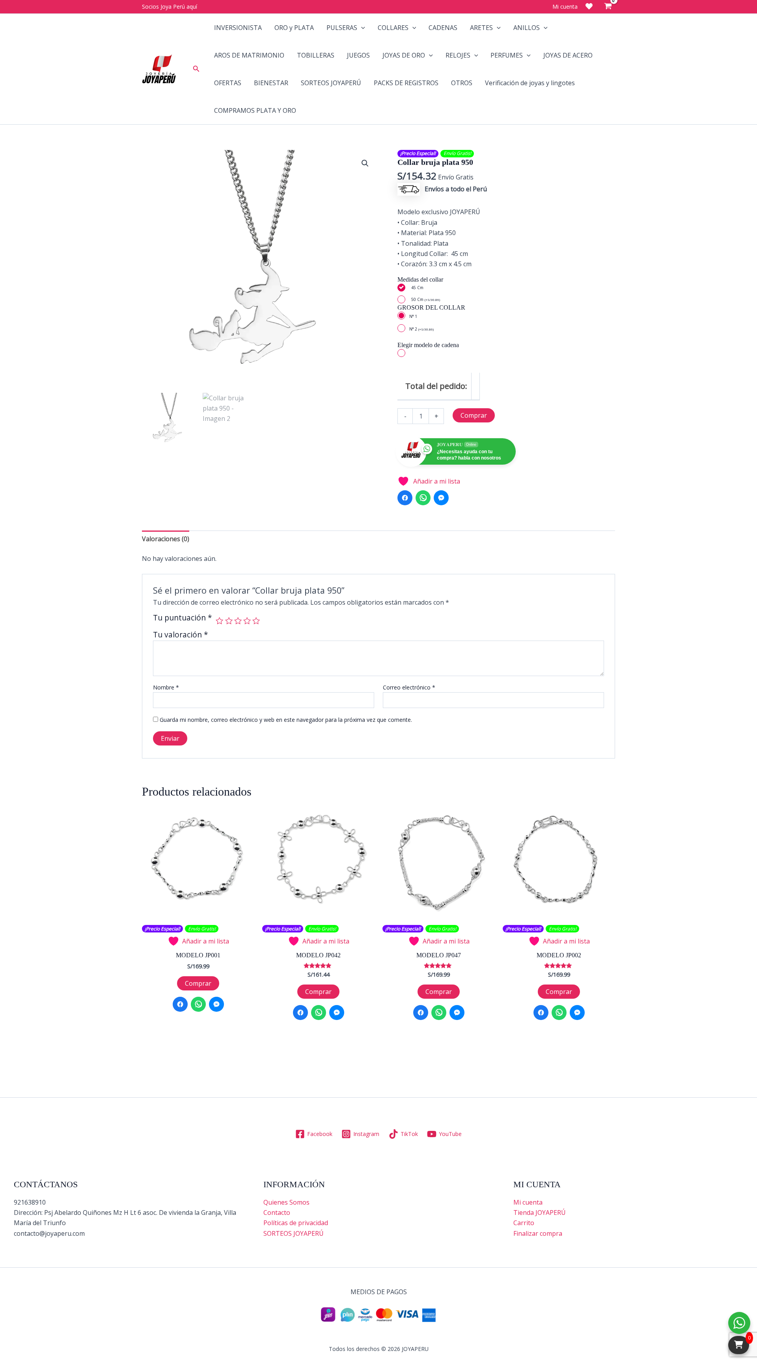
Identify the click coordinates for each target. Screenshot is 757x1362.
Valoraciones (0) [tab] (165, 538)
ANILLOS (526, 27)
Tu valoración (180, 634)
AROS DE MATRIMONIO (249, 55)
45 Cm (417, 287)
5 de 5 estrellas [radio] (256, 620)
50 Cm (425, 299)
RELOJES (458, 55)
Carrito (523, 1222)
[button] (196, 69)
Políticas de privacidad (295, 1222)
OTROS (461, 82)
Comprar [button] (198, 983)
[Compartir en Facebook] (404, 497)
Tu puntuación (182, 618)
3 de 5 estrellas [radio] (238, 620)
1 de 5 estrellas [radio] (219, 620)
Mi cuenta (528, 1202)
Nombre (166, 687)
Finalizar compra (537, 1233)
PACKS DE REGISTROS (406, 82)
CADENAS (443, 27)
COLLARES (393, 27)
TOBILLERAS (315, 55)
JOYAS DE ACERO (568, 55)
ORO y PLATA (294, 27)
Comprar (474, 415)
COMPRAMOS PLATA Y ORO (255, 110)
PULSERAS (341, 27)
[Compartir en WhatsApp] (423, 497)
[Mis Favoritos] (589, 6)
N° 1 (413, 316)
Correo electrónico (409, 687)
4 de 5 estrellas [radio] (247, 620)
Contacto (276, 1212)
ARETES (481, 27)
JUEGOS (358, 55)
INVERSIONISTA (238, 27)
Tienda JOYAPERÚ (539, 1212)
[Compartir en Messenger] (441, 497)
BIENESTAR (271, 82)
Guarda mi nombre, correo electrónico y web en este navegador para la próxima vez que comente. (286, 719)
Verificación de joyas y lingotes (530, 82)
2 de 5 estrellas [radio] (229, 620)
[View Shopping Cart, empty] (607, 6)
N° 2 (421, 329)
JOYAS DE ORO (403, 55)
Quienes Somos (286, 1202)
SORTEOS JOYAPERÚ (331, 82)
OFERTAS (227, 82)
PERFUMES (506, 55)
